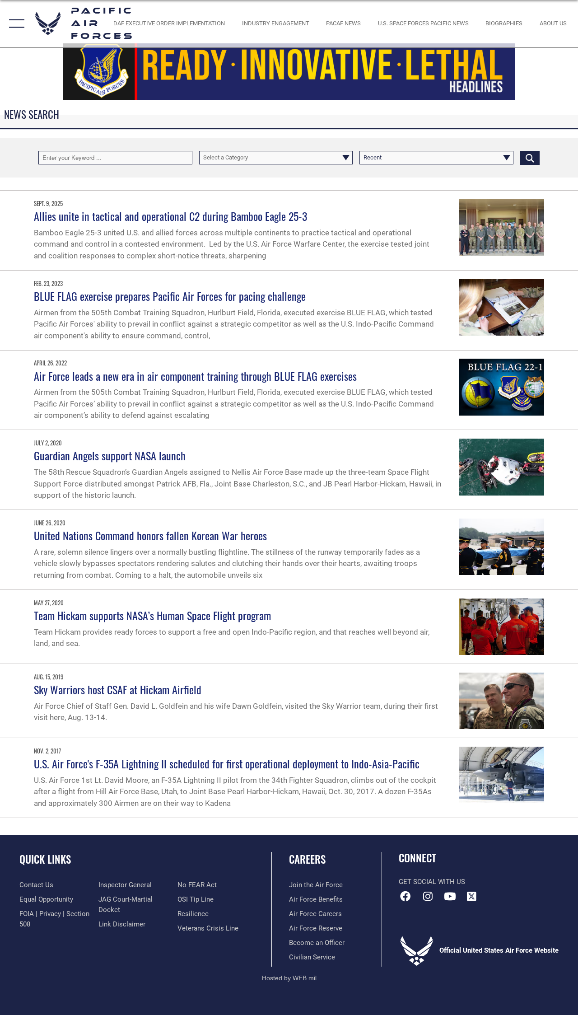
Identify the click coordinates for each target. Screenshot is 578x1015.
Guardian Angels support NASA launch (110, 455)
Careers (307, 859)
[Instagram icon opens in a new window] (427, 896)
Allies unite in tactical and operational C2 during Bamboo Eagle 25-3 (170, 216)
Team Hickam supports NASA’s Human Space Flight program (152, 615)
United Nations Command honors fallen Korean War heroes (150, 535)
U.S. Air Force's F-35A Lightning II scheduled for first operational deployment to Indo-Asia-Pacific (227, 763)
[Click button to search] (530, 157)
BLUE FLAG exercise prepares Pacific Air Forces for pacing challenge (170, 296)
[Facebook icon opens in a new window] (405, 896)
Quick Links (45, 859)
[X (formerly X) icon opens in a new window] (472, 896)
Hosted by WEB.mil (289, 978)
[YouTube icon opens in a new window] (450, 896)
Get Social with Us (432, 882)
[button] (14, 23)
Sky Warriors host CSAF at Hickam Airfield (117, 689)
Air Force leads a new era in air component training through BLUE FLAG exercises (195, 376)
